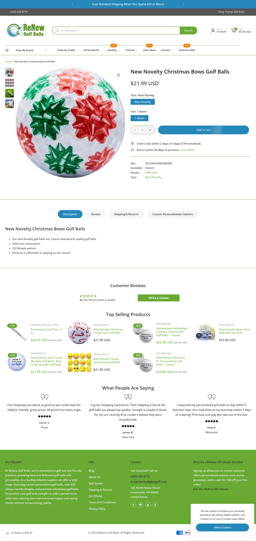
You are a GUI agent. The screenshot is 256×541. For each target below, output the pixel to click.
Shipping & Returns (126, 214)
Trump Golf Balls (235, 11)
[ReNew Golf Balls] (26, 30)
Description (70, 214)
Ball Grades (96, 483)
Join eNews (95, 496)
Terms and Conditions (102, 502)
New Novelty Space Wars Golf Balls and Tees (234, 331)
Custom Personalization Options (172, 214)
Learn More (187, 150)
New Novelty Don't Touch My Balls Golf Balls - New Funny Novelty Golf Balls (46, 361)
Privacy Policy (97, 508)
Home (8, 61)
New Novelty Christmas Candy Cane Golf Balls (108, 331)
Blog (91, 470)
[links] (134, 504)
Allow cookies (222, 527)
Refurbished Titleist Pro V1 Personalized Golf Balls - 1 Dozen (170, 361)
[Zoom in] (118, 75)
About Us (94, 477)
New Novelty (153, 177)
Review (95, 214)
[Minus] (135, 130)
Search (188, 30)
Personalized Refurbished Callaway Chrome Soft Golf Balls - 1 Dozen (172, 332)
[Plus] (150, 130)
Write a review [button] (159, 298)
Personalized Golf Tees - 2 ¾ (47, 331)
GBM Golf (151, 172)
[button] (72, 4)
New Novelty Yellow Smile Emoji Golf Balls (107, 360)
